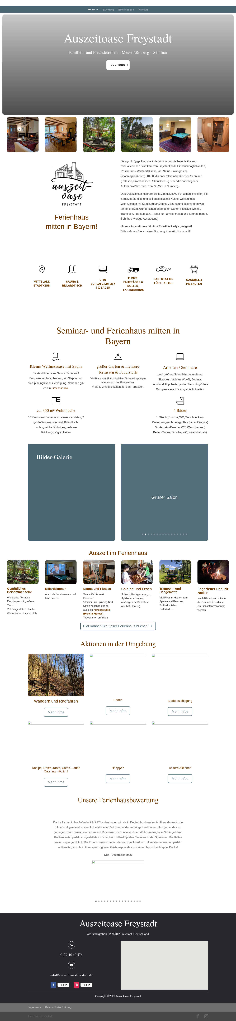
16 (186, 534)
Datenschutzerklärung (58, 1007)
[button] (166, 961)
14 (180, 534)
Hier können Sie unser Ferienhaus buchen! (116, 626)
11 (171, 534)
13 (177, 534)
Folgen (63, 984)
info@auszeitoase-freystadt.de (71, 975)
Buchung (108, 9)
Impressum (34, 1007)
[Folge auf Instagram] (76, 985)
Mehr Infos (56, 712)
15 (183, 534)
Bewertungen (126, 9)
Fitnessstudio (59, 388)
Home (91, 9)
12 (174, 534)
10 (168, 534)
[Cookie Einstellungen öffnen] (7, 1016)
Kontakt (143, 9)
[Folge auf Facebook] (53, 985)
